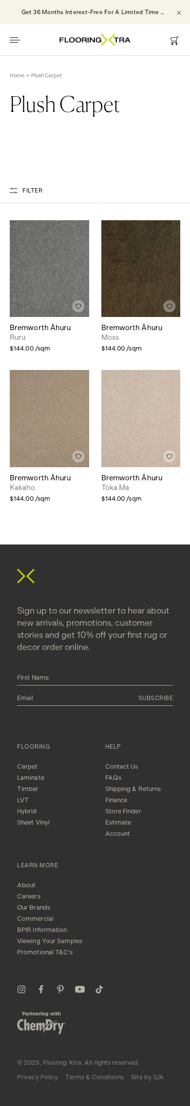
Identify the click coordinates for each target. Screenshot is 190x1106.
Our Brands (33, 907)
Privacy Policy (37, 1077)
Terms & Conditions (94, 1077)
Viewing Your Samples (49, 941)
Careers (28, 896)
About (26, 885)
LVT (23, 800)
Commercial (35, 918)
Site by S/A (147, 1077)
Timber (28, 788)
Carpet (27, 766)
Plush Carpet (46, 75)
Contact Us (121, 766)
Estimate (118, 822)
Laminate (30, 777)
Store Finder (123, 811)
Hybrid (27, 811)
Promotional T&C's (45, 952)
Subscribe (155, 698)
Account (118, 833)
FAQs (113, 777)
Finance (116, 800)
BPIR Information (42, 929)
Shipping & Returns (133, 788)
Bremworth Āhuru (40, 332)
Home (17, 75)
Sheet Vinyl (33, 822)
